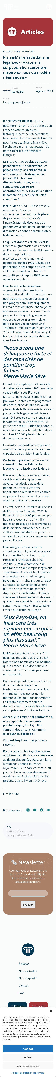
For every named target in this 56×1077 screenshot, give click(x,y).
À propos (24, 964)
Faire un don (38, 1006)
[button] (51, 1011)
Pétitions (19, 1006)
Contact (23, 985)
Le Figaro (20, 831)
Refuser (28, 1057)
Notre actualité (28, 971)
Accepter (28, 1048)
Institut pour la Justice (16, 102)
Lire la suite (11, 794)
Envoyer (28, 905)
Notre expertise (28, 978)
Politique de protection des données (28, 1073)
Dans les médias (25, 51)
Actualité (9, 51)
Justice (10, 831)
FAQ (21, 993)
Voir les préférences (28, 1065)
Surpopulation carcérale (20, 835)
